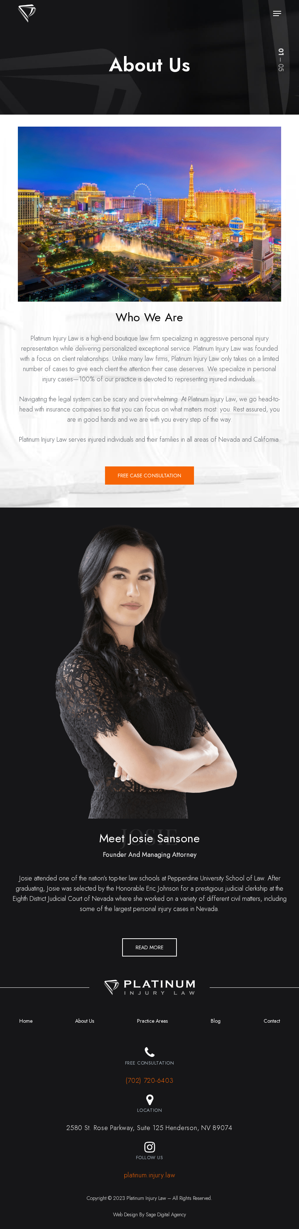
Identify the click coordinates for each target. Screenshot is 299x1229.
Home (25, 1021)
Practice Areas (152, 1021)
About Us (84, 1021)
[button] (277, 13)
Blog (216, 1021)
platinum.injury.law (149, 1175)
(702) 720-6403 (149, 1080)
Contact (272, 1021)
